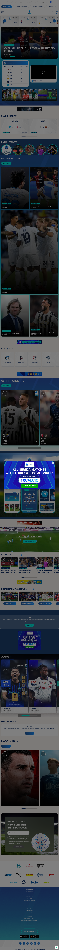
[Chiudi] (53, 463)
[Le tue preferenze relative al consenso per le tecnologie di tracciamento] (56, 947)
